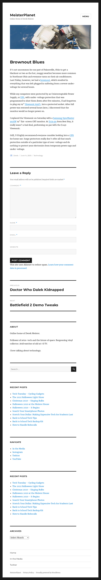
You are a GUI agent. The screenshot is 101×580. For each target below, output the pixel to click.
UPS (22, 97)
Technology (38, 155)
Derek (15, 155)
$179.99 (53, 121)
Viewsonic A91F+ (33, 104)
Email (13, 235)
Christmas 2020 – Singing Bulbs (28, 400)
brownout (45, 80)
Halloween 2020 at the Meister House (30, 404)
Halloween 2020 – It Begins (26, 407)
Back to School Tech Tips (24, 418)
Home (13, 553)
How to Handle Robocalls (24, 425)
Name (13, 223)
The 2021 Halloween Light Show (28, 397)
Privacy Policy (28, 573)
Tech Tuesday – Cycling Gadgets (28, 394)
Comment (15, 186)
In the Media (18, 448)
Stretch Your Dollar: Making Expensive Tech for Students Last (42, 414)
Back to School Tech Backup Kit (27, 421)
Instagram (17, 452)
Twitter (16, 455)
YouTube (16, 459)
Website (14, 247)
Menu (85, 16)
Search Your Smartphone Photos (28, 411)
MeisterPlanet (22, 15)
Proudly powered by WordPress (48, 573)
